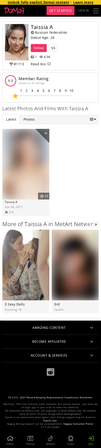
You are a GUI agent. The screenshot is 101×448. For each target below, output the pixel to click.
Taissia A (11, 202)
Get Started (60, 10)
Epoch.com (50, 420)
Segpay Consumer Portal (78, 423)
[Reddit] (50, 372)
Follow (39, 48)
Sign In (83, 10)
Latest (11, 119)
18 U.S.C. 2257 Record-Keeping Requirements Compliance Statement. (50, 397)
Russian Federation (51, 32)
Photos (29, 119)
